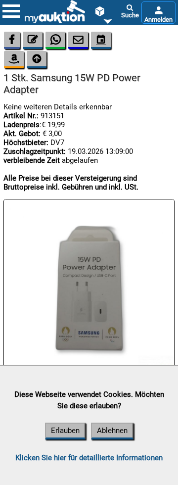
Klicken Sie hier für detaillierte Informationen (89, 457)
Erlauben (65, 430)
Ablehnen (112, 430)
